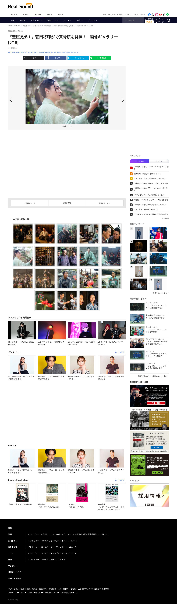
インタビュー (33, 534)
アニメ (66, 20)
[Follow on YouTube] (160, 14)
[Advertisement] (106, 6)
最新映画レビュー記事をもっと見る (152, 376)
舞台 (78, 20)
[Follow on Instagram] (156, 14)
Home (14, 14)
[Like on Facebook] (149, 14)
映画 (21, 20)
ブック (161, 21)
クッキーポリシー (35, 592)
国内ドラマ (35, 20)
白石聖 (42, 52)
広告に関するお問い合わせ (89, 588)
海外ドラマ (51, 20)
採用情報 (105, 588)
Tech (49, 14)
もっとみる (119, 352)
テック (161, 19)
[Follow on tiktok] (164, 14)
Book (61, 14)
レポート (59, 534)
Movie (38, 14)
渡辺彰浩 (27, 52)
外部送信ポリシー (52, 592)
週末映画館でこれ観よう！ (99, 534)
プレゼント (92, 20)
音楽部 (150, 19)
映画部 (149, 21)
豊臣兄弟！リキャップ (70, 52)
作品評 (44, 534)
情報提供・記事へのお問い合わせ (62, 588)
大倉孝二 (35, 52)
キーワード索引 (14, 578)
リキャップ (53, 540)
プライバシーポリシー (17, 592)
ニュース (69, 534)
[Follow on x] (153, 14)
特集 (12, 20)
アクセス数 (139, 161)
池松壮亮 (20, 52)
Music (26, 14)
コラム (51, 534)
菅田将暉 (12, 52)
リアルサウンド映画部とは (19, 588)
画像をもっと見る (160, 292)
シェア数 (159, 161)
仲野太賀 (49, 52)
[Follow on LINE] (167, 14)
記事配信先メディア (70, 592)
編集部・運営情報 (39, 588)
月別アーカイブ (14, 572)
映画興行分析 (80, 534)
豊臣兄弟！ (57, 52)
